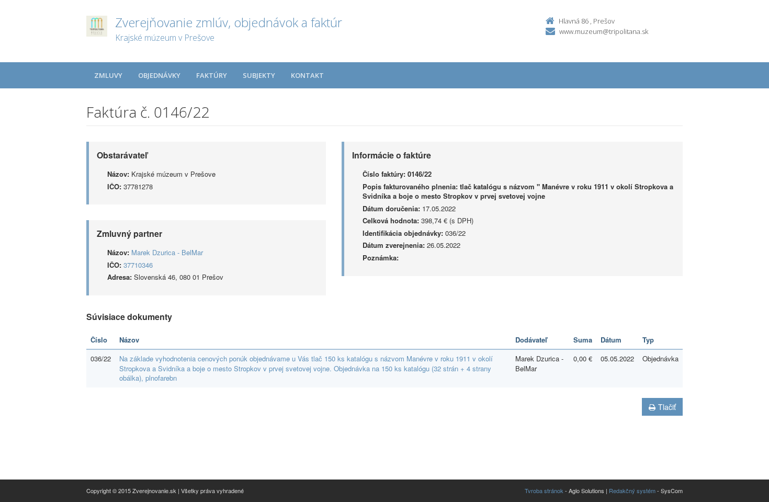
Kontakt (307, 75)
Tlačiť (667, 407)
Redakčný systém (632, 490)
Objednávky (159, 75)
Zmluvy (108, 75)
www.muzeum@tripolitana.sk (603, 31)
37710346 (138, 265)
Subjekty (259, 75)
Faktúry (211, 75)
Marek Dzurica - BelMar (167, 252)
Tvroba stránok (544, 490)
